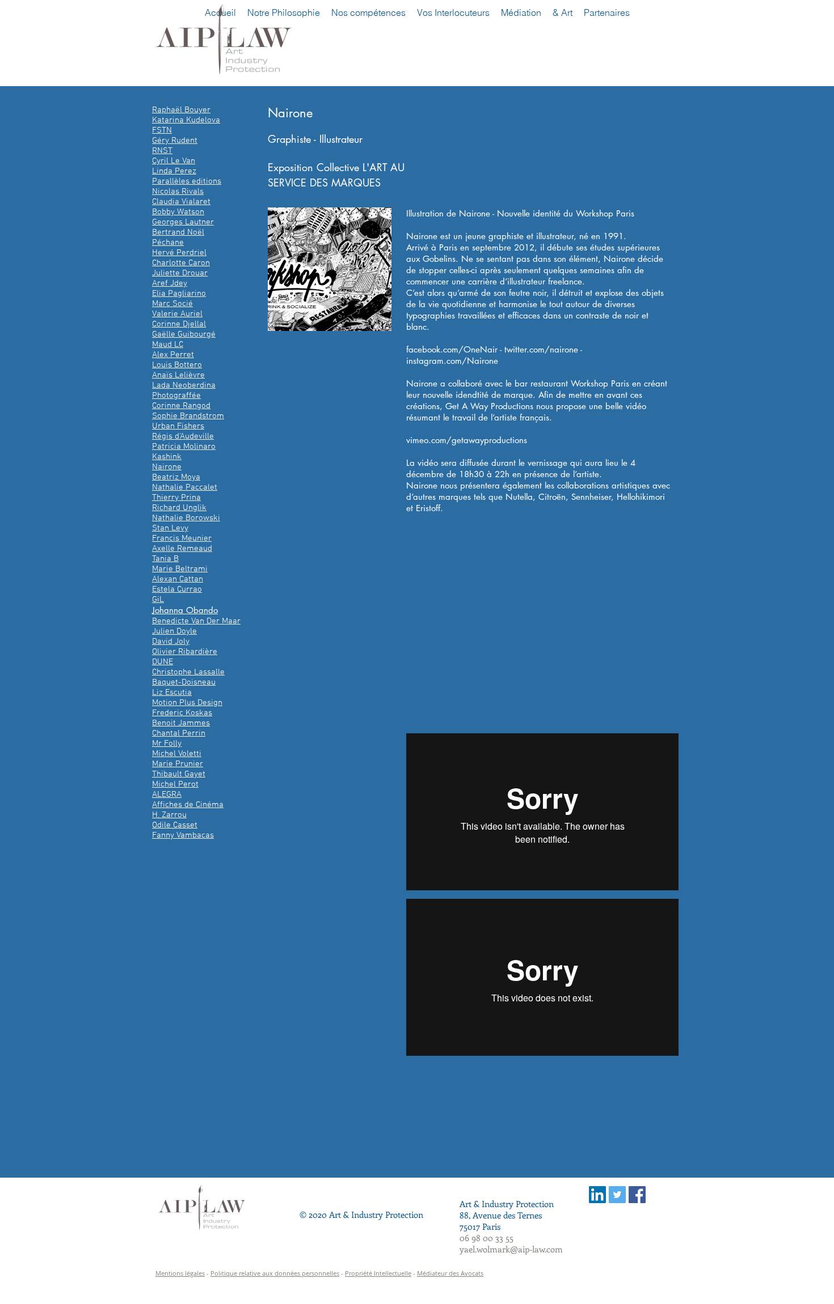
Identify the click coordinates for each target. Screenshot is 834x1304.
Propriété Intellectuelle (378, 1273)
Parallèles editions (186, 181)
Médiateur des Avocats (450, 1273)
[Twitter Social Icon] (617, 1194)
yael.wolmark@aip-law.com (511, 1249)
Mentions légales (180, 1273)
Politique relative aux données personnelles (274, 1273)
